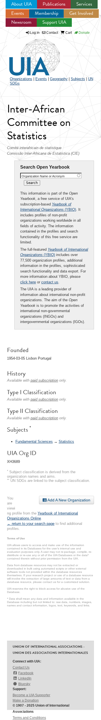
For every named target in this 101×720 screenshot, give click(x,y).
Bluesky (24, 684)
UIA (28, 54)
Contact (51, 33)
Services (84, 4)
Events (17, 13)
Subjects (78, 79)
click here (28, 282)
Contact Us (21, 667)
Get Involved (81, 13)
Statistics (66, 441)
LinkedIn (24, 678)
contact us (49, 282)
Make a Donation (26, 700)
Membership (46, 13)
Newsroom (21, 22)
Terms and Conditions (29, 718)
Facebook (25, 673)
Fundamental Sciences (34, 441)
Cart (68, 33)
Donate (84, 33)
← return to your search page (30, 524)
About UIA (21, 4)
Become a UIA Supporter (31, 695)
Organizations (21, 79)
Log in (35, 33)
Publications (54, 4)
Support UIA (54, 22)
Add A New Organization (68, 500)
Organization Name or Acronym (43, 176)
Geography (59, 79)
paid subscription (44, 380)
